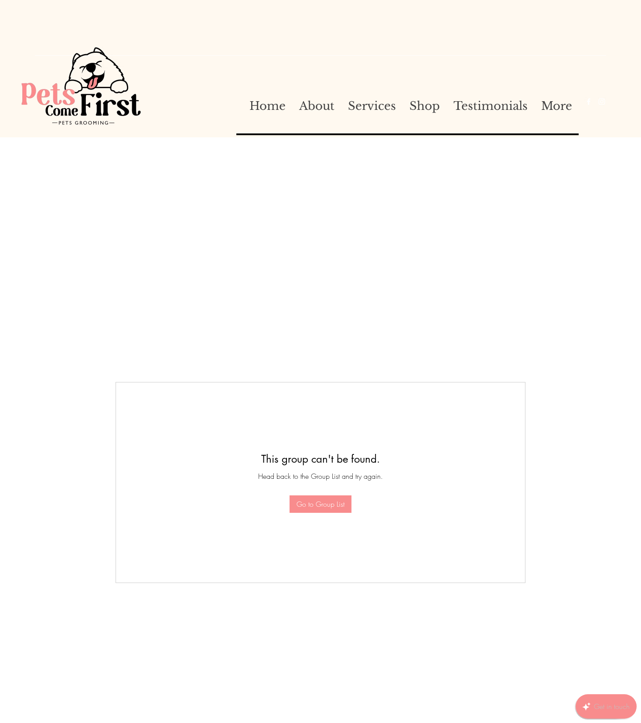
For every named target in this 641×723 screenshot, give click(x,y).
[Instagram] (601, 101)
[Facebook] (588, 101)
